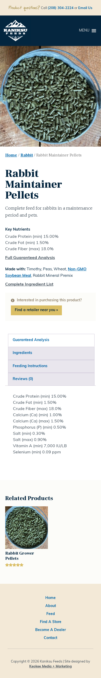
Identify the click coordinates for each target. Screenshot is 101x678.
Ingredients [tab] (22, 353)
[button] (84, 31)
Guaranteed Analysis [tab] (31, 340)
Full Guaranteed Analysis (30, 258)
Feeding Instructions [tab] (30, 366)
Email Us (85, 8)
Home (11, 155)
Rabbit (26, 155)
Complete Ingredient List (29, 284)
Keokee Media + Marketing (50, 666)
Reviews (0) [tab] (23, 379)
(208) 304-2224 (61, 8)
